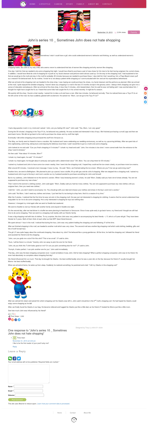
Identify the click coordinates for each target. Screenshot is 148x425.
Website (11, 395)
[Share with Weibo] (12, 319)
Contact (107, 4)
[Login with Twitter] (19, 358)
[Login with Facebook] (14, 358)
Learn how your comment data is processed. (53, 403)
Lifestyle (45, 4)
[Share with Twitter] (19, 319)
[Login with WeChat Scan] (10, 358)
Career (58, 4)
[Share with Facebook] (15, 319)
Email (10, 391)
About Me (93, 4)
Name (11, 386)
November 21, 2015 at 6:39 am (24, 341)
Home (32, 4)
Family (80, 4)
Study (69, 4)
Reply (15, 346)
